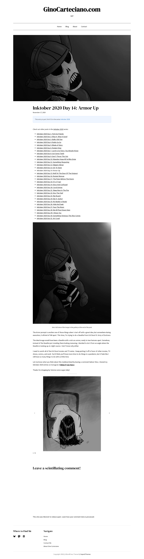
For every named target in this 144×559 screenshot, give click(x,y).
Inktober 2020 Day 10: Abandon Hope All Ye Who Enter (56, 159)
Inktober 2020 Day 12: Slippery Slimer (50, 165)
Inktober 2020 (65, 119)
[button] (109, 413)
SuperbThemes (86, 554)
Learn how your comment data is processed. (78, 517)
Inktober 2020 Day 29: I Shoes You (49, 213)
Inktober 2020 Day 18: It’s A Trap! (49, 182)
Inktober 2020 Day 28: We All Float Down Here (53, 210)
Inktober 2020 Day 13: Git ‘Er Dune (49, 168)
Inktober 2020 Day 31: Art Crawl (48, 218)
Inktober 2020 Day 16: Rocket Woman (50, 176)
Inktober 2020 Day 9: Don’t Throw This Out (52, 156)
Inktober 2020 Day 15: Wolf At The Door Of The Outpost (57, 173)
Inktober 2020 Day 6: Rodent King (49, 148)
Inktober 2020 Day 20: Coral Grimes (49, 187)
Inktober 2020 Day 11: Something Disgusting (53, 162)
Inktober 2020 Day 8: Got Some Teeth (50, 153)
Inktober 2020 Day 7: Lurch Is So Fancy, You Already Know (57, 151)
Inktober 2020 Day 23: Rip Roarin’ (49, 196)
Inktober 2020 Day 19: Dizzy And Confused (52, 184)
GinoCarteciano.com (72, 9)
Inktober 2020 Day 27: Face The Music (50, 207)
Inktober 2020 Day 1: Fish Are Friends (50, 134)
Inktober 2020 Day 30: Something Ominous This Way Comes (58, 216)
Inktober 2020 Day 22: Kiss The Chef (50, 193)
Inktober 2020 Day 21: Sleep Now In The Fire (53, 190)
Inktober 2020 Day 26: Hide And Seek (50, 204)
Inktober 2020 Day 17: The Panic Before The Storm (55, 179)
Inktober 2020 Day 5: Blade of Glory (50, 145)
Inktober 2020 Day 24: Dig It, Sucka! (50, 199)
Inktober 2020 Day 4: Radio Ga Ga (49, 142)
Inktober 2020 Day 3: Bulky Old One (49, 139)
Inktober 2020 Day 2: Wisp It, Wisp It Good (52, 136)
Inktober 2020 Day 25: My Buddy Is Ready (52, 201)
